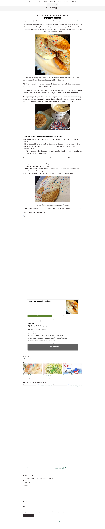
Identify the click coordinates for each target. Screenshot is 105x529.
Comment (26, 485)
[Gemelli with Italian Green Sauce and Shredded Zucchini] (52, 369)
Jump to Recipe (49, 18)
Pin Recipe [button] (66, 315)
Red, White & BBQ (68, 374)
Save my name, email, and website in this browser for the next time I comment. (44, 512)
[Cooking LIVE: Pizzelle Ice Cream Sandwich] (32, 369)
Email (25, 506)
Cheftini (52, 8)
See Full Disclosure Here (77, 20)
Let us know (52, 347)
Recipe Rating (26, 480)
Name (25, 501)
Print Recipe (58, 18)
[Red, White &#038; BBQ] (72, 369)
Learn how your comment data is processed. (53, 521)
